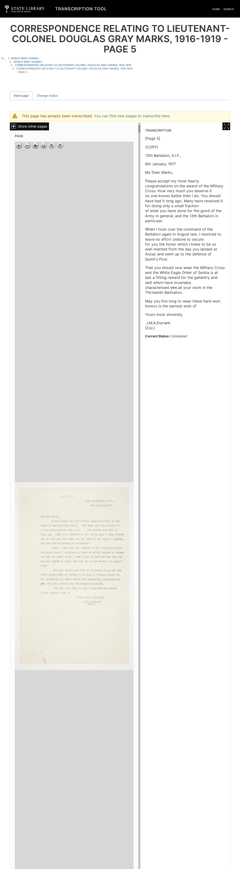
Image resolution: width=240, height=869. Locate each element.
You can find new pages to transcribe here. (132, 116)
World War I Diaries (25, 58)
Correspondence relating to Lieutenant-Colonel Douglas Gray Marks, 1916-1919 (73, 65)
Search (228, 9)
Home (216, 9)
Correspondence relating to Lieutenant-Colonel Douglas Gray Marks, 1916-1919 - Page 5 (74, 70)
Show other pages (32, 126)
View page (23, 95)
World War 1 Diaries (28, 61)
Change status (47, 95)
